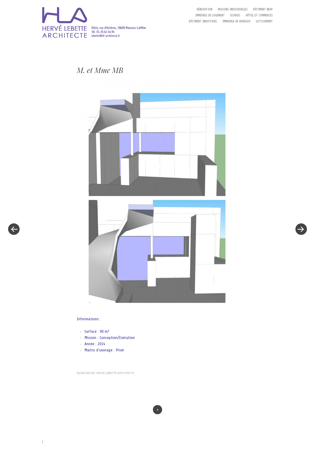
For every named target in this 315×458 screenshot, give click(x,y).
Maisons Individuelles (233, 9)
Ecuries (235, 15)
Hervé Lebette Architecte (115, 373)
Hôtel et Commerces (259, 15)
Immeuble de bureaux (236, 21)
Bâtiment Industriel (203, 21)
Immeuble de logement (210, 15)
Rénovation (204, 9)
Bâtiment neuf (263, 9)
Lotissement (264, 21)
